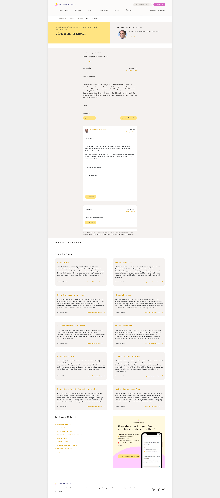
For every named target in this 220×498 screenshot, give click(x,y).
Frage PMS (60, 452)
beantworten (90, 118)
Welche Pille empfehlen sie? (65, 431)
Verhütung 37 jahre (62, 438)
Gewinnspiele (104, 10)
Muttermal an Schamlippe (64, 421)
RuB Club (153, 10)
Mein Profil (160, 4)
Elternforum (78, 10)
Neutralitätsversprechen (73, 488)
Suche (150, 4)
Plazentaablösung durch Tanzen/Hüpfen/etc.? (70, 435)
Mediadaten (87, 488)
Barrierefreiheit (59, 491)
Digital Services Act (129, 488)
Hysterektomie (61, 428)
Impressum (58, 488)
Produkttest (161, 10)
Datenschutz (116, 488)
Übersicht (88, 62)
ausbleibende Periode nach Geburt (67, 445)
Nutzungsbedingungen (101, 488)
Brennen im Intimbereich (64, 448)
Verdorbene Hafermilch (64, 424)
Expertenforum (64, 10)
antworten (92, 197)
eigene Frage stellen (129, 118)
